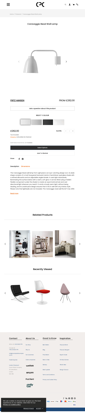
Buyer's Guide (63, 355)
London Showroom (14, 365)
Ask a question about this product (42, 108)
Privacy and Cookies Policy (50, 379)
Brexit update (46, 369)
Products (18, 14)
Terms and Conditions (49, 374)
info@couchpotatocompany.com (16, 354)
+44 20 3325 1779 (13, 349)
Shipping (13, 137)
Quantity (59, 131)
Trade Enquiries (13, 360)
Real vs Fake (46, 360)
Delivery (45, 364)
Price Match (46, 355)
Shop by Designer (64, 350)
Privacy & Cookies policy (12, 405)
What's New (63, 364)
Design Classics (64, 369)
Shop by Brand (64, 345)
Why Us (28, 350)
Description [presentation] (14, 166)
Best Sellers (46, 345)
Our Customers (30, 355)
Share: (12, 158)
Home (12, 14)
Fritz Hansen (17, 100)
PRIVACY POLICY (28, 408)
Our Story (28, 345)
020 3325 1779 (18, 344)
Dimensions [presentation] (25, 166)
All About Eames (64, 360)
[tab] (15, 166)
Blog (44, 350)
